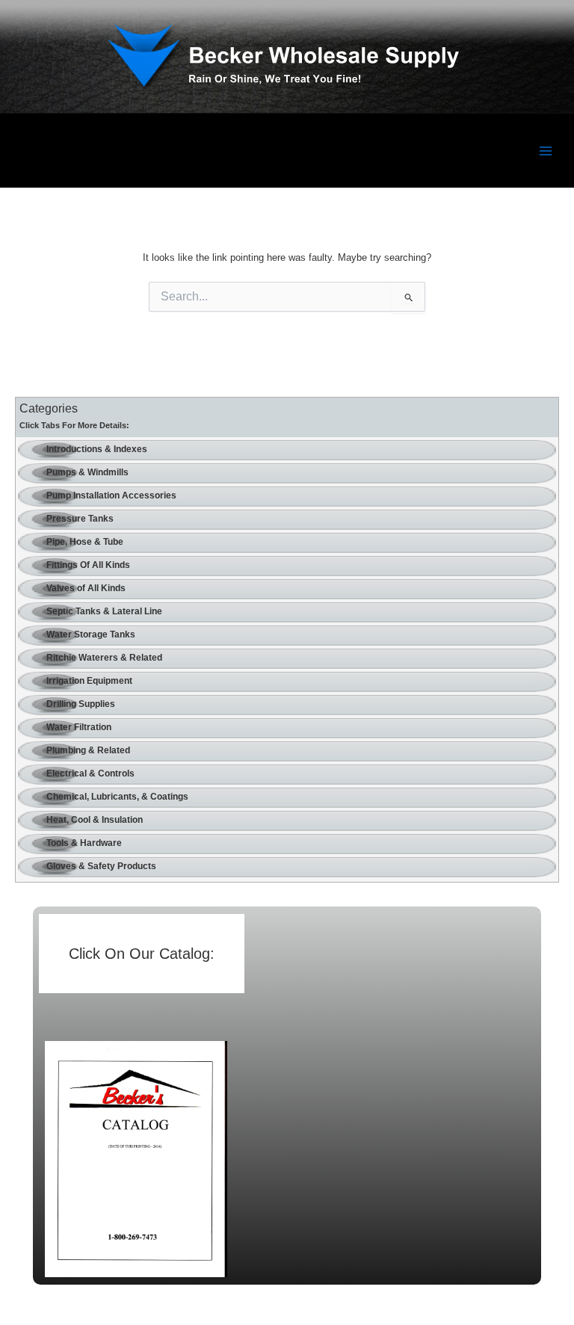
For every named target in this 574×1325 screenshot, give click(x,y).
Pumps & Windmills (87, 472)
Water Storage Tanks (90, 634)
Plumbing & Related (88, 750)
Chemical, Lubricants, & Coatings (117, 796)
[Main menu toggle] (545, 150)
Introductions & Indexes (96, 449)
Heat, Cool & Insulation (94, 820)
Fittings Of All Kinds (88, 565)
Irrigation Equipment (89, 681)
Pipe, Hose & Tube (84, 542)
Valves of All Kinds (86, 588)
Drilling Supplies (80, 704)
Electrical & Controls (90, 773)
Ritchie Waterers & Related (104, 657)
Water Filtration (78, 727)
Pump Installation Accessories (111, 495)
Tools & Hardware (84, 843)
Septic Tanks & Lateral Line (104, 611)
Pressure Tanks (80, 518)
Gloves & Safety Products (101, 866)
